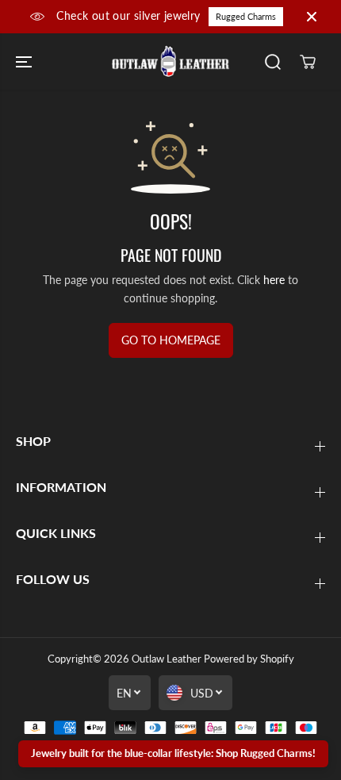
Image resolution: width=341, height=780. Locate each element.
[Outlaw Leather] (170, 62)
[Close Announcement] (311, 16)
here (274, 279)
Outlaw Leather (166, 658)
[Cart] (307, 61)
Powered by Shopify (249, 658)
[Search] (272, 61)
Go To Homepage (170, 340)
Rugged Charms (246, 16)
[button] (25, 62)
